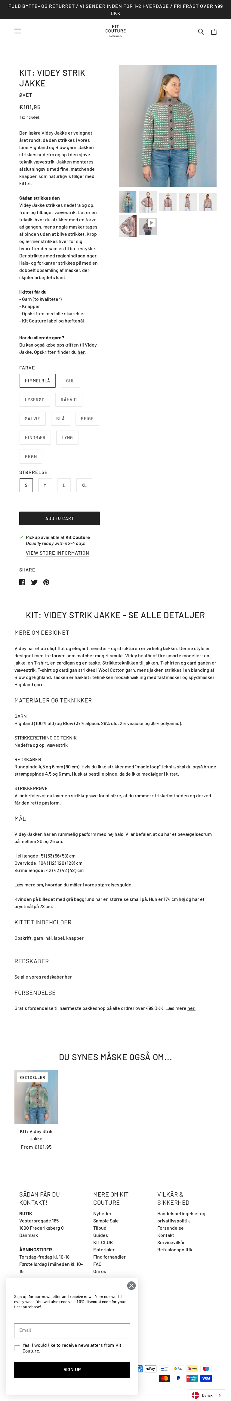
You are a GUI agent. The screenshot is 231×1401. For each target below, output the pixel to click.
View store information (57, 553)
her (81, 352)
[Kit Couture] (116, 30)
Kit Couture (78, 537)
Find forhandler (109, 1256)
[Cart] (213, 31)
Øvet (25, 95)
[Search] (201, 31)
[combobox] (207, 1395)
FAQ (97, 1264)
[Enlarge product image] (168, 126)
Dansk (207, 1395)
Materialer (104, 1249)
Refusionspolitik (174, 1249)
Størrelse (33, 472)
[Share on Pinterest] (46, 581)
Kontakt (165, 1235)
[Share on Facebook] (23, 581)
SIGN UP (72, 1370)
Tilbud (99, 1228)
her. (191, 1008)
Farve (27, 367)
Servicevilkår (171, 1242)
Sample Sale (106, 1220)
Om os (99, 1271)
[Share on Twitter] (35, 581)
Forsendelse (170, 1228)
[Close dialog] (131, 1285)
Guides (100, 1235)
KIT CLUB (103, 1242)
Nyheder (102, 1213)
